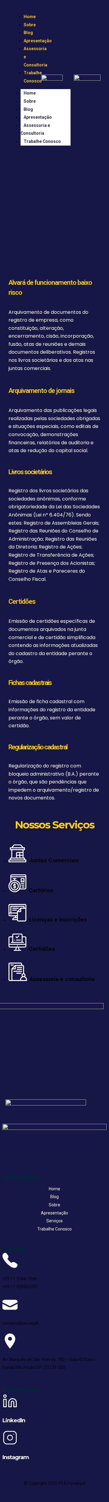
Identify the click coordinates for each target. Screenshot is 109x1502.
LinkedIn (13, 1420)
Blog (28, 32)
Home (30, 16)
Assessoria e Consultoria (35, 129)
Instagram (15, 1457)
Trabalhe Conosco (33, 76)
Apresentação (38, 40)
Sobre (30, 24)
